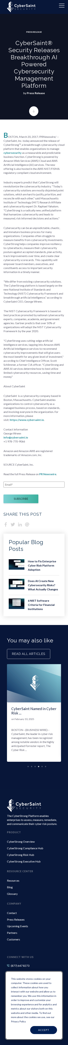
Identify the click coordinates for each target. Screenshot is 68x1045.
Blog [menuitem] (10, 887)
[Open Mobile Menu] (62, 6)
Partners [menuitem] (12, 932)
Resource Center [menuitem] (20, 871)
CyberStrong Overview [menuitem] (21, 841)
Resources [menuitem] (13, 880)
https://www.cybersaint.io (27, 419)
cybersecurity (12, 152)
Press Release (34, 32)
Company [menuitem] (14, 903)
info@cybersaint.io (15, 437)
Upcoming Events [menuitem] (17, 926)
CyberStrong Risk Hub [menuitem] (20, 854)
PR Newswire (47, 474)
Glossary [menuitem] (12, 893)
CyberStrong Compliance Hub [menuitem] (25, 848)
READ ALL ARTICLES (28, 654)
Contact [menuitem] (12, 913)
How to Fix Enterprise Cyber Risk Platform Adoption (42, 565)
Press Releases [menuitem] (16, 919)
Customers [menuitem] (13, 939)
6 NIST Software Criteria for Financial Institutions (41, 605)
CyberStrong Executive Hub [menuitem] (24, 861)
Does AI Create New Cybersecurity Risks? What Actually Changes (43, 585)
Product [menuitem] (14, 832)
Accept (43, 1029)
